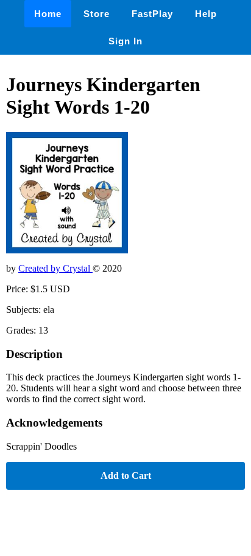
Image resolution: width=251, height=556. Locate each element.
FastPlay (152, 14)
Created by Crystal (55, 268)
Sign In (125, 41)
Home (48, 14)
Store (96, 14)
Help (206, 14)
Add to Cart (126, 475)
